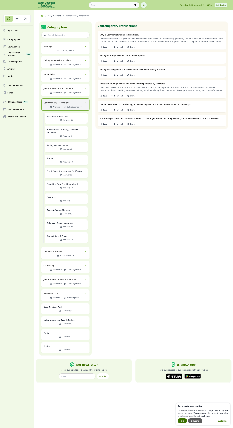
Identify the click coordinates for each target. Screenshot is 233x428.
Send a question (15, 85)
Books (10, 76)
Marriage (48, 46)
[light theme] (17, 19)
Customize (222, 421)
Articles (11, 69)
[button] (103, 47)
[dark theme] (25, 19)
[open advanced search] (135, 5)
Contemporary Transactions (56, 102)
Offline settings (17, 102)
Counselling (49, 265)
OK (182, 421)
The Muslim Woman (53, 251)
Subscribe (103, 376)
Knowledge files (14, 61)
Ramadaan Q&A (51, 293)
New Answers (13, 46)
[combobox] (112, 5)
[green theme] (9, 19)
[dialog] (203, 414)
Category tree (13, 39)
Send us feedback (15, 109)
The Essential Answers (18, 54)
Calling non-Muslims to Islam (57, 60)
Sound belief (49, 74)
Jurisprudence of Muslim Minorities (60, 279)
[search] (144, 5)
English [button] (223, 5)
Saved (10, 92)
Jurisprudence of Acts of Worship (59, 88)
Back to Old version (16, 116)
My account (12, 30)
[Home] (42, 16)
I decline (195, 421)
